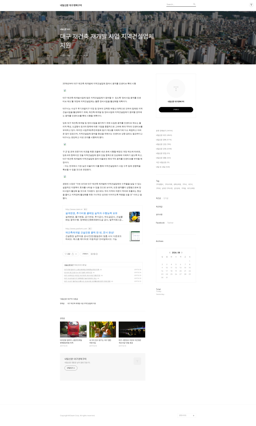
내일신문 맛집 (163, 153)
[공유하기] (72, 254)
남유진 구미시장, (167, 188)
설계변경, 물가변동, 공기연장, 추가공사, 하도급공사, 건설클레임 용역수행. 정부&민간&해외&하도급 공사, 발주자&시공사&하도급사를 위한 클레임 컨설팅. (94, 218)
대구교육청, (191, 188)
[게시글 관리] (76, 254)
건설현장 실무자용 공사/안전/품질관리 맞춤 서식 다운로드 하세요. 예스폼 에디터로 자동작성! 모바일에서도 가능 (93, 237)
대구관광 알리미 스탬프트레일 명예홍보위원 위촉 (81, 269)
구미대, (158, 188)
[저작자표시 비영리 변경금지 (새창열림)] (94, 254)
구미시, (184, 184)
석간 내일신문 (162, 162)
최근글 (158, 198)
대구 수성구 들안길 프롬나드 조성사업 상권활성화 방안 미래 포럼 (87, 281)
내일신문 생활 (163, 158)
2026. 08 (176, 252)
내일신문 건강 (163, 144)
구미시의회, (169, 184)
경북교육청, (177, 184)
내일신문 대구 (68, 265)
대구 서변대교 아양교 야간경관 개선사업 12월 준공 (82, 275)
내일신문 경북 (164, 140)
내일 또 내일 (163, 167)
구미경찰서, (160, 184)
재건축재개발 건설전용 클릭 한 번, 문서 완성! (89, 232)
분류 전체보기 (164, 131)
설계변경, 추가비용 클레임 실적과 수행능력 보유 (91, 213)
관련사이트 (182, 415)
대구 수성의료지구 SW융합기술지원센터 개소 (80, 278)
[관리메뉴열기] (251, 5)
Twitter (170, 223)
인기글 (165, 198)
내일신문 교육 (164, 149)
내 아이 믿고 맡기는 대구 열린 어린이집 (78, 272)
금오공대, (177, 188)
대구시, (190, 184)
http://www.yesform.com (76, 228)
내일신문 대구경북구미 (71, 5)
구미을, (183, 188)
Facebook (160, 223)
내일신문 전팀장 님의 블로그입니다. (77, 363)
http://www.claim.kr (74, 209)
